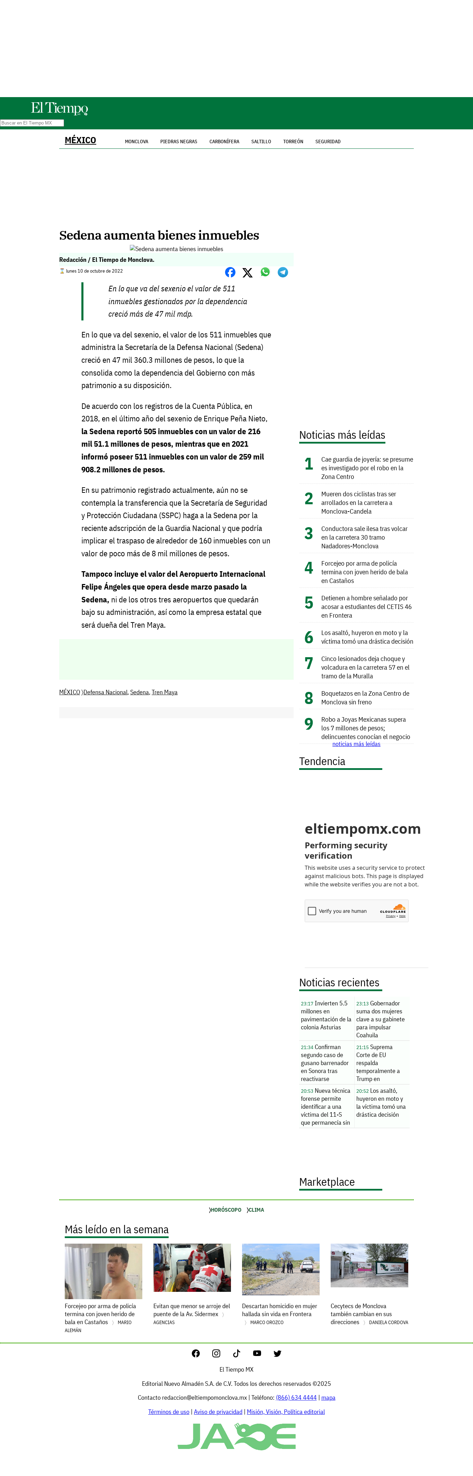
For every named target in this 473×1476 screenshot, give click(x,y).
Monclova (136, 141)
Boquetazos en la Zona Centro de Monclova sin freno (365, 697)
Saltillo (261, 141)
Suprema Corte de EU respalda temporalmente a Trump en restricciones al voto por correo (381, 1063)
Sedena (139, 692)
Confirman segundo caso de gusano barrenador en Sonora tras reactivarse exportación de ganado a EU (325, 1063)
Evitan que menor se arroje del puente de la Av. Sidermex (191, 1313)
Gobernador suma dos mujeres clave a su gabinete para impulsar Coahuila (380, 1019)
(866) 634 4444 (296, 1397)
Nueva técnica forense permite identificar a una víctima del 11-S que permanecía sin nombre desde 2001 (326, 1107)
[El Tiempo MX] (59, 114)
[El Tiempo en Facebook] (201, 1355)
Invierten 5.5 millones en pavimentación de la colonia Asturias (326, 1015)
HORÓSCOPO (226, 1209)
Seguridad (328, 141)
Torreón (293, 141)
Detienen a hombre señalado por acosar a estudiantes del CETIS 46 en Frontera (366, 606)
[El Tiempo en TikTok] (242, 1355)
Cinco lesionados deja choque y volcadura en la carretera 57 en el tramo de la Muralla (365, 667)
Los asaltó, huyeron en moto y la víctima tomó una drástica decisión (367, 636)
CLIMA (256, 1209)
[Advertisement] (236, 48)
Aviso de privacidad (218, 1412)
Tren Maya (165, 692)
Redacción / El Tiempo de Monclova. (106, 260)
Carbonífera (224, 141)
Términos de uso (168, 1412)
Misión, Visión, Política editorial (286, 1412)
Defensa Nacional (105, 692)
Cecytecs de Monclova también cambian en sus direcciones (369, 1314)
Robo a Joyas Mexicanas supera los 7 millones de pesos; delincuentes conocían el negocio (365, 728)
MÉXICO (80, 140)
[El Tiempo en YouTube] (262, 1355)
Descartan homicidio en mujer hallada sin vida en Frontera (279, 1313)
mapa (328, 1397)
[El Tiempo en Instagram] (221, 1355)
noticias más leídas (356, 744)
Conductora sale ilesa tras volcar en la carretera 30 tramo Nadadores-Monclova (364, 537)
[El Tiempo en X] (278, 1355)
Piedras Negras (178, 141)
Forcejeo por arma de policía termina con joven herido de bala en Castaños (364, 572)
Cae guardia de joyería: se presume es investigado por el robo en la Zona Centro (367, 468)
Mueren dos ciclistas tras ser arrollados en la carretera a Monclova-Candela (358, 502)
